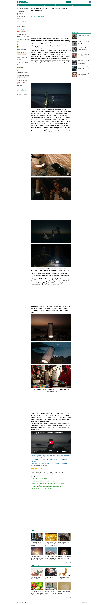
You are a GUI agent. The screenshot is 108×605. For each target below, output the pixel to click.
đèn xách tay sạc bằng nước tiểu (38, 473)
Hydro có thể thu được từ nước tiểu (40, 478)
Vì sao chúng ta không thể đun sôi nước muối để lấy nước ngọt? (46, 486)
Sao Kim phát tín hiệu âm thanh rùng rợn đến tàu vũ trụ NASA (50, 463)
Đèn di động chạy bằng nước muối (40, 485)
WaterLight (38, 472)
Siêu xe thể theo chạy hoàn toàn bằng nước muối (43, 480)
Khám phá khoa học (38, 5)
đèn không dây (49, 473)
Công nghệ (28, 5)
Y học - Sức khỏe (77, 5)
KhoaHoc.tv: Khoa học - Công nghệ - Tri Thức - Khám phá (24, 2)
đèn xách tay (44, 472)
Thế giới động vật (49, 5)
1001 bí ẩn (68, 5)
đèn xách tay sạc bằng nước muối (55, 472)
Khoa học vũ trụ (59, 5)
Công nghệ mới (41, 16)
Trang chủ (21, 5)
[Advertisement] (51, 27)
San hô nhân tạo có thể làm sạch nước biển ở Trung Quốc (45, 481)
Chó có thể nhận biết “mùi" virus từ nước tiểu (42, 488)
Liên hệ (28, 602)
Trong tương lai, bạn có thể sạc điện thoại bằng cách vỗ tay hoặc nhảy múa (48, 483)
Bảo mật (24, 602)
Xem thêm (68, 562)
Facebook (33, 602)
